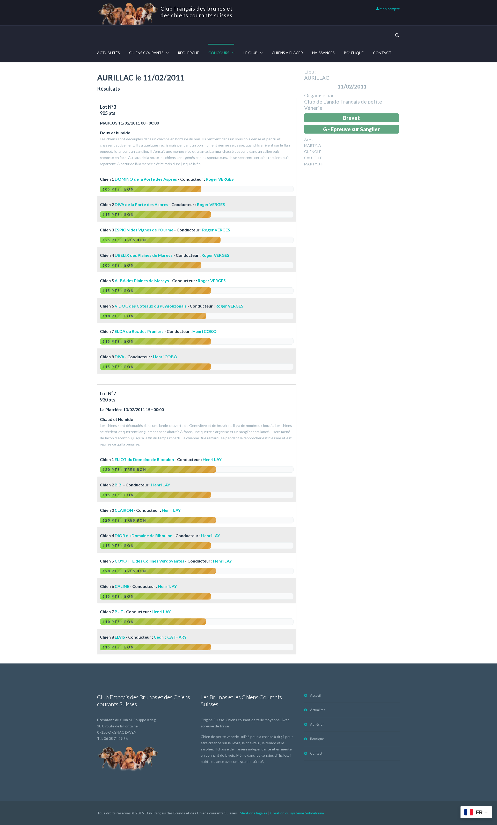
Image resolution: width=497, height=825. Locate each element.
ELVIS (120, 636)
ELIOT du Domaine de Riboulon (144, 459)
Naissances (323, 52)
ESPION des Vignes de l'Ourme (144, 229)
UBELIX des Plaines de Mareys (144, 255)
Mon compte (389, 8)
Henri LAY (212, 459)
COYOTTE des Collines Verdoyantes (149, 560)
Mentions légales (253, 813)
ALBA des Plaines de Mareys (142, 280)
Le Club (251, 52)
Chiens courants (146, 52)
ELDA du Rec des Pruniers (139, 331)
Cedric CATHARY (170, 636)
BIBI (118, 484)
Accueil (315, 695)
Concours (218, 52)
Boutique (354, 52)
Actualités (108, 52)
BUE (119, 611)
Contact (382, 52)
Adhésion (317, 724)
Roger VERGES (220, 179)
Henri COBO (204, 331)
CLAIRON (124, 510)
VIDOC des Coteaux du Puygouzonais (151, 305)
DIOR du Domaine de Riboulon (143, 535)
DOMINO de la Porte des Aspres (146, 179)
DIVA (119, 356)
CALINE (122, 586)
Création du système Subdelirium (297, 813)
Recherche (188, 52)
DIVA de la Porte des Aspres (141, 204)
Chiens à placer (287, 52)
